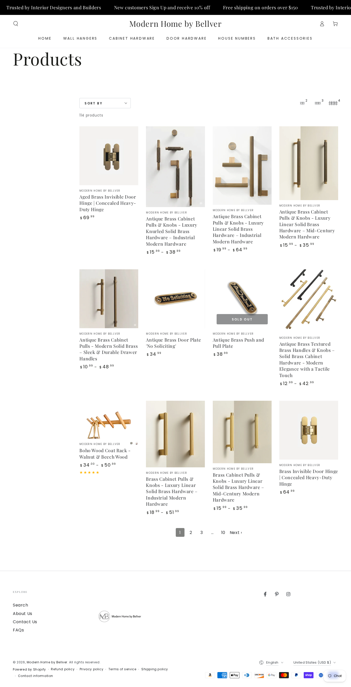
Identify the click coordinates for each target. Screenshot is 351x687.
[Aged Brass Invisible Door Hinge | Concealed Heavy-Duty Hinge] (108, 155)
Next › (236, 533)
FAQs (18, 630)
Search (20, 605)
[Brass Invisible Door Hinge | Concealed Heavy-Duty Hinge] (308, 430)
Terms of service (122, 669)
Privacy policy (91, 669)
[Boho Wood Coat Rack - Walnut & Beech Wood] (108, 420)
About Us (22, 614)
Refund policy (63, 669)
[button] (15, 23)
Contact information (35, 676)
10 (223, 533)
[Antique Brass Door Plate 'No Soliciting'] (175, 298)
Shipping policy (154, 669)
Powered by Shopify (29, 669)
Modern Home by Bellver (47, 662)
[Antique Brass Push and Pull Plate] (242, 298)
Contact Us (25, 622)
